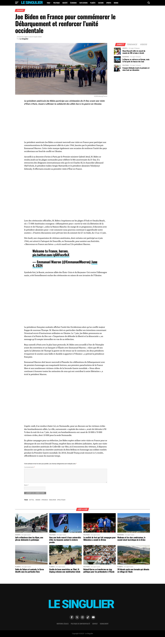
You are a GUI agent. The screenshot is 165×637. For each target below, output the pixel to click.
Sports (108, 3)
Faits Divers (83, 3)
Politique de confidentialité (80, 623)
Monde (116, 3)
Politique (56, 3)
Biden (38, 500)
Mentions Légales (63, 623)
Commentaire (29, 467)
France (45, 500)
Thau (48, 3)
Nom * (26, 485)
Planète (92, 3)
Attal (32, 500)
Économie (73, 3)
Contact (95, 623)
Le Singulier (24, 39)
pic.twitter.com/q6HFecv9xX (50, 254)
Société (64, 3)
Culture (101, 3)
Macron (53, 500)
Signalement (104, 623)
